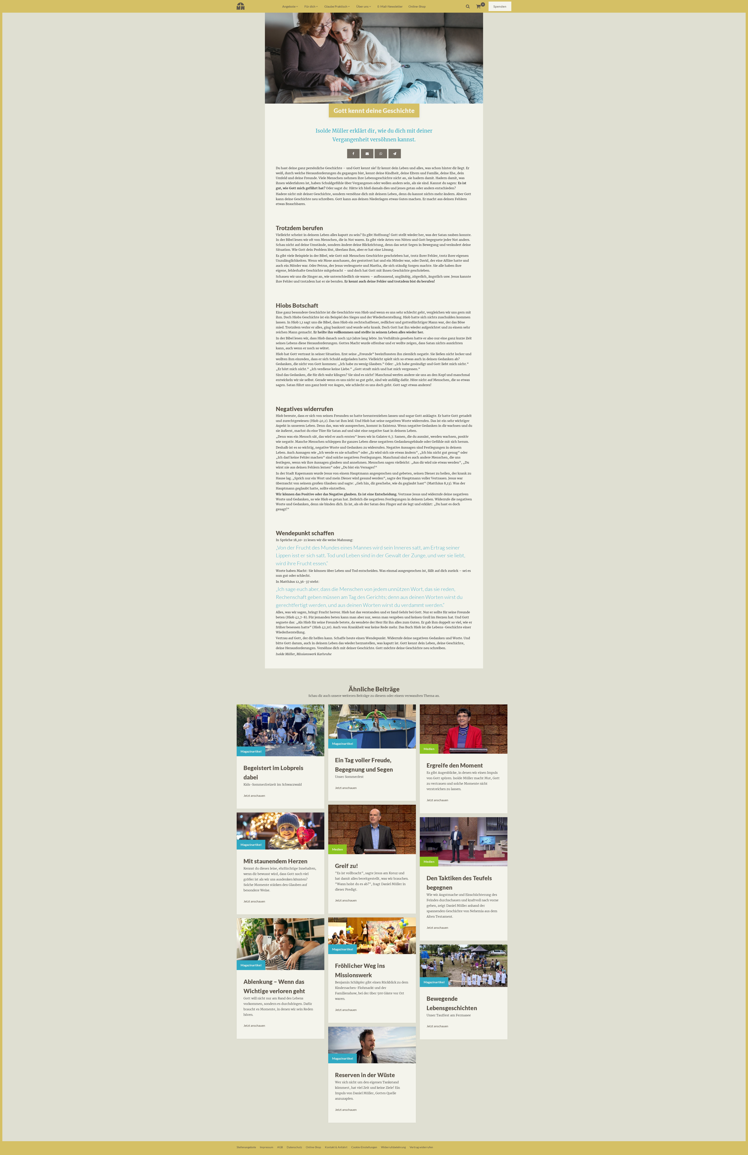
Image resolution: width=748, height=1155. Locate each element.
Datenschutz (294, 1147)
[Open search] (468, 6)
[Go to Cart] (480, 6)
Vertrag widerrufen (421, 1147)
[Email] (367, 153)
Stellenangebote (246, 1147)
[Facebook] (353, 153)
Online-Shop (313, 1147)
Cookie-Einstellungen (364, 1147)
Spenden (499, 6)
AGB (280, 1147)
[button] (290, 6)
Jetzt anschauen (254, 795)
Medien (337, 849)
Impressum (266, 1147)
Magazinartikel (251, 751)
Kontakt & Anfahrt (336, 1147)
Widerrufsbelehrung (393, 1147)
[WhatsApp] (381, 153)
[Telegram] (394, 153)
